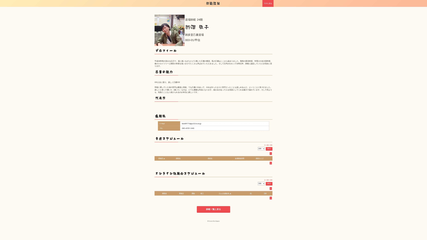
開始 (193, 193)
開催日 (181, 193)
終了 (202, 193)
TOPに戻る (268, 3)
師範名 (178, 158)
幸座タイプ (260, 158)
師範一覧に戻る (213, 209)
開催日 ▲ (161, 158)
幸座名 (210, 158)
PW (265, 193)
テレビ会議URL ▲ (225, 193)
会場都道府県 (239, 158)
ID (251, 193)
